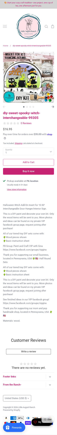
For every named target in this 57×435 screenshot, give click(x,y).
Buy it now (29, 171)
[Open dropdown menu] (50, 376)
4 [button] (33, 107)
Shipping (18, 143)
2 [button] (27, 107)
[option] (28, 77)
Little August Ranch (26, 407)
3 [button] (30, 107)
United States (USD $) (16, 398)
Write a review (28, 351)
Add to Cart (28, 162)
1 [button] (23, 107)
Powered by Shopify (11, 410)
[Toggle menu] (5, 26)
